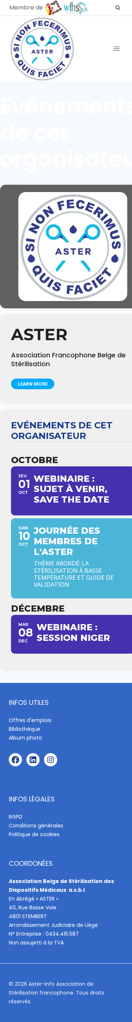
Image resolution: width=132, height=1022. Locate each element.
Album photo (25, 737)
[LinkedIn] (33, 759)
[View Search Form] (118, 8)
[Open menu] (116, 49)
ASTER (39, 334)
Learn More (33, 383)
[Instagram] (50, 759)
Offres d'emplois (30, 720)
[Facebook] (15, 759)
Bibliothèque (24, 729)
